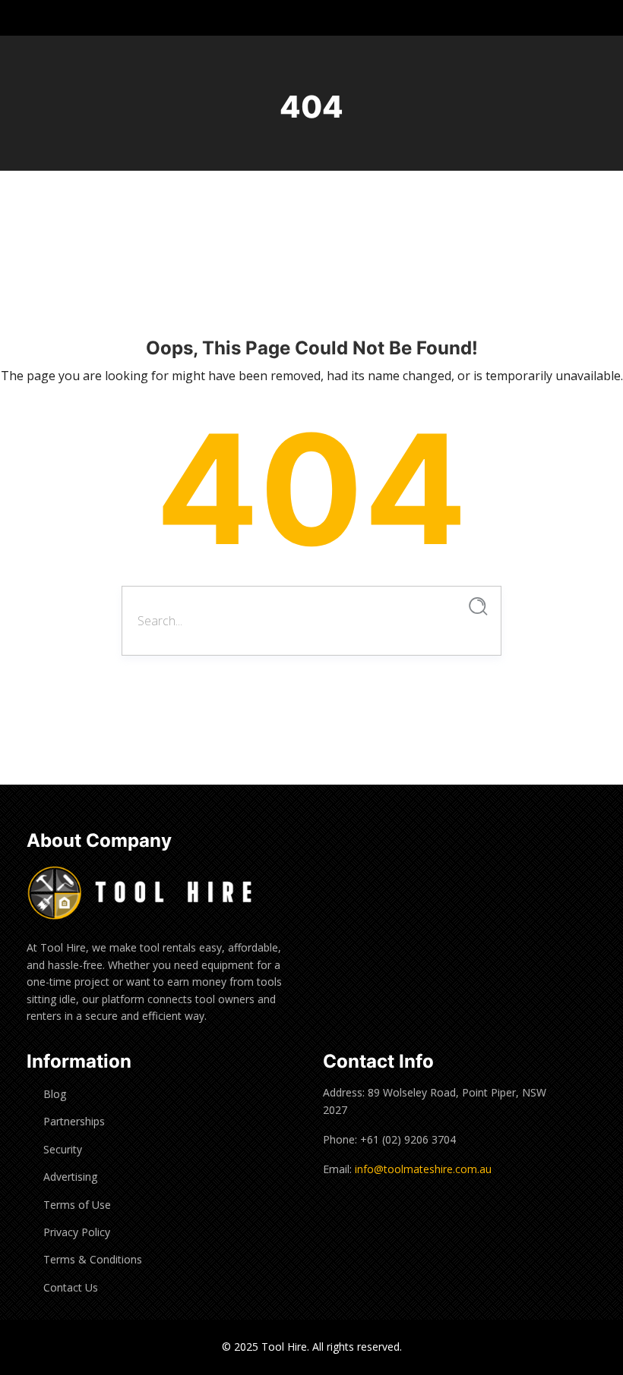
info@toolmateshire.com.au (423, 1169)
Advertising (70, 1176)
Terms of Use (77, 1204)
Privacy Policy (76, 1232)
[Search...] (478, 606)
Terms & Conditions (92, 1259)
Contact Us (70, 1287)
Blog (54, 1094)
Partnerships (74, 1121)
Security (62, 1149)
